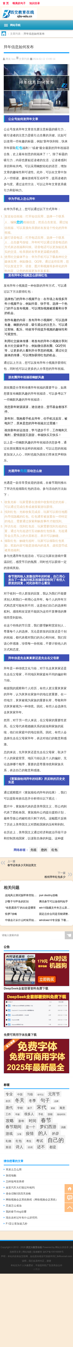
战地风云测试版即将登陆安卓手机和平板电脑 (21, 895)
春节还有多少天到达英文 (21, 865)
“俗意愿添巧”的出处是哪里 (20, 907)
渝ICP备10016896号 (53, 1251)
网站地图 (26, 1251)
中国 (19, 1094)
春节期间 (13, 1126)
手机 (40, 1114)
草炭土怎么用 (14, 1169)
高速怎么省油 (14, 1205)
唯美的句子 (19, 3)
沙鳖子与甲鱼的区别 (17, 901)
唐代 (9, 1107)
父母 (19, 1133)
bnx (14, 59)
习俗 (30, 1094)
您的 (19, 221)
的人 (43, 1132)
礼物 (8, 1141)
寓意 (62, 1108)
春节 (46, 1120)
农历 (8, 1101)
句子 (45, 1100)
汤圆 (63, 1127)
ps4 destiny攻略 (48, 895)
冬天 (19, 1100)
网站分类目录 (62, 1247)
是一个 (30, 1127)
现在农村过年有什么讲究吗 (21, 1217)
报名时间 (61, 1114)
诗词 (30, 1147)
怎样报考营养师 (15, 1181)
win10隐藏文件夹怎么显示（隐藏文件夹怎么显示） (55, 907)
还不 (41, 1146)
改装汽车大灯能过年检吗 (20, 1187)
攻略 (10, 1120)
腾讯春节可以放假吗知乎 (53, 901)
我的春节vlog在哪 (16, 1211)
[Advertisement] (36, 1310)
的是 (55, 1133)
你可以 (40, 1094)
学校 (20, 1108)
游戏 (9, 1133)
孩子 (29, 1108)
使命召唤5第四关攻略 (18, 1193)
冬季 (32, 1100)
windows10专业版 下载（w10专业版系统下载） (55, 920)
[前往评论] (69, 1198)
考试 (39, 1140)
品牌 (56, 1101)
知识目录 (34, 3)
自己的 (56, 1140)
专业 (9, 1093)
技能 (50, 1114)
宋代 (41, 1106)
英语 (8, 1147)
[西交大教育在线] (36, 13)
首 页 (6, 3)
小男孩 (36, 1269)
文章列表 (15, 33)
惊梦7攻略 (11, 914)
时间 (32, 1120)
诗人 (19, 1146)
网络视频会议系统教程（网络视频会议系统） (32, 1199)
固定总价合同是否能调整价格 (55, 914)
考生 (28, 1141)
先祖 (23, 470)
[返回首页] (69, 1188)
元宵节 (54, 1093)
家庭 (53, 1108)
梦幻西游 (48, 1126)
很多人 (29, 1113)
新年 (21, 1120)
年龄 (17, 1114)
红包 (19, 147)
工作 (8, 1114)
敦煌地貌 (11, 1175)
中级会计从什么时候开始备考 (21, 920)
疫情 (30, 1133)
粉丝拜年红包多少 (55, 877)
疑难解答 (37, 1251)
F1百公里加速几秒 (16, 1223)
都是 (52, 1146)
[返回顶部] (69, 1207)
